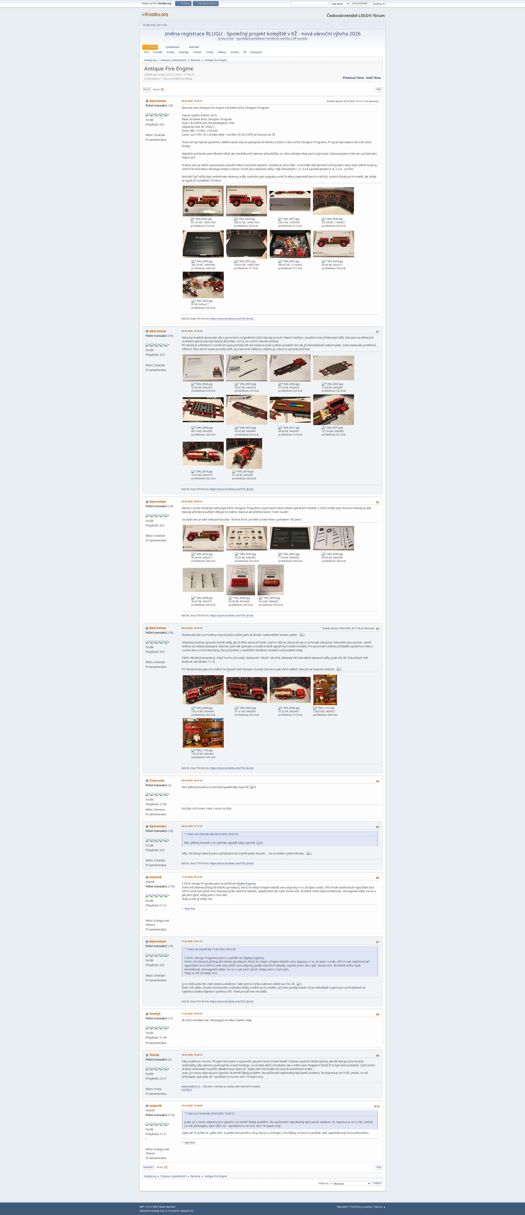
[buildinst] (147, 1084)
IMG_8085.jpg (334, 554)
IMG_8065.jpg (248, 384)
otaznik (155, 877)
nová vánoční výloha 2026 (331, 33)
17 (170, 1018)
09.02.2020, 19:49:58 (191, 330)
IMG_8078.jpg (245, 471)
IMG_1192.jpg (204, 750)
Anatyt (155, 1013)
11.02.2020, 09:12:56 (191, 876)
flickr (189, 1090)
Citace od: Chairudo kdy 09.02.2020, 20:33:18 (212, 834)
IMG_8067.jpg (334, 384)
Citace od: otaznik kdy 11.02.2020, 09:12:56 (211, 949)
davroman (157, 101)
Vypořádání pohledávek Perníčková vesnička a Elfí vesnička (271, 38)
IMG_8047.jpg (291, 219)
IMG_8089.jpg (241, 598)
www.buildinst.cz (190, 1086)
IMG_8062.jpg (204, 301)
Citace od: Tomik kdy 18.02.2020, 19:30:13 (210, 1113)
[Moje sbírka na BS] (147, 915)
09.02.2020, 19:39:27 (191, 100)
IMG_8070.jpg (248, 427)
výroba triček (226, 38)
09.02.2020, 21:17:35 (191, 826)
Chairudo (156, 780)
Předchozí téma (353, 78)
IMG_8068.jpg (204, 427)
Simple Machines (167, 1207)
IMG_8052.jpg (291, 261)
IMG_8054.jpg (334, 261)
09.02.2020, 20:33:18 (191, 780)
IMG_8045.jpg (203, 219)
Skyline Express (246, 883)
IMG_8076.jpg (204, 471)
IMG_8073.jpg (334, 427)
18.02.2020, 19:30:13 (191, 1054)
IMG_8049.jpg (334, 219)
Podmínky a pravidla (361, 1206)
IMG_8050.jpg (204, 261)
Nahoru (148, 1167)
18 (170, 105)
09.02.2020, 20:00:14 (191, 501)
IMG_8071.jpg (291, 427)
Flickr (229, 808)
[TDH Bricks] (147, 130)
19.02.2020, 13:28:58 (191, 1105)
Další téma (373, 78)
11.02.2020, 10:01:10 (191, 941)
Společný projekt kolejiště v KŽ (262, 33)
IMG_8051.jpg (247, 261)
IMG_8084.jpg (291, 708)
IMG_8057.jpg (291, 554)
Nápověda (342, 1206)
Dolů (146, 89)
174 (171, 886)
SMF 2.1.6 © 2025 (148, 1207)
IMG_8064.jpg (204, 384)
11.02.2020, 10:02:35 (191, 1013)
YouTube (186, 808)
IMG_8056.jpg (248, 554)
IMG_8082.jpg (248, 708)
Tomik (154, 1055)
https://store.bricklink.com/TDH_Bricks (232, 318)
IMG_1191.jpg (326, 708)
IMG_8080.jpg (204, 708)
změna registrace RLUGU (194, 33)
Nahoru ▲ (380, 1206)
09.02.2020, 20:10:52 (191, 628)
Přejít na (323, 1183)
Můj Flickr (190, 908)
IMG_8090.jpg (272, 598)
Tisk (378, 89)
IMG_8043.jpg (247, 219)
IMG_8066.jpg (291, 384)
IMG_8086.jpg (204, 598)
